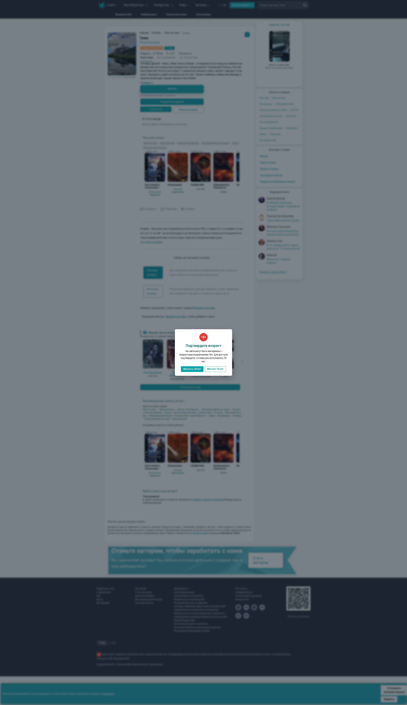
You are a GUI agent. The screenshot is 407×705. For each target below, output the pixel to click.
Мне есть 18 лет (192, 369)
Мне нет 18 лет (215, 369)
